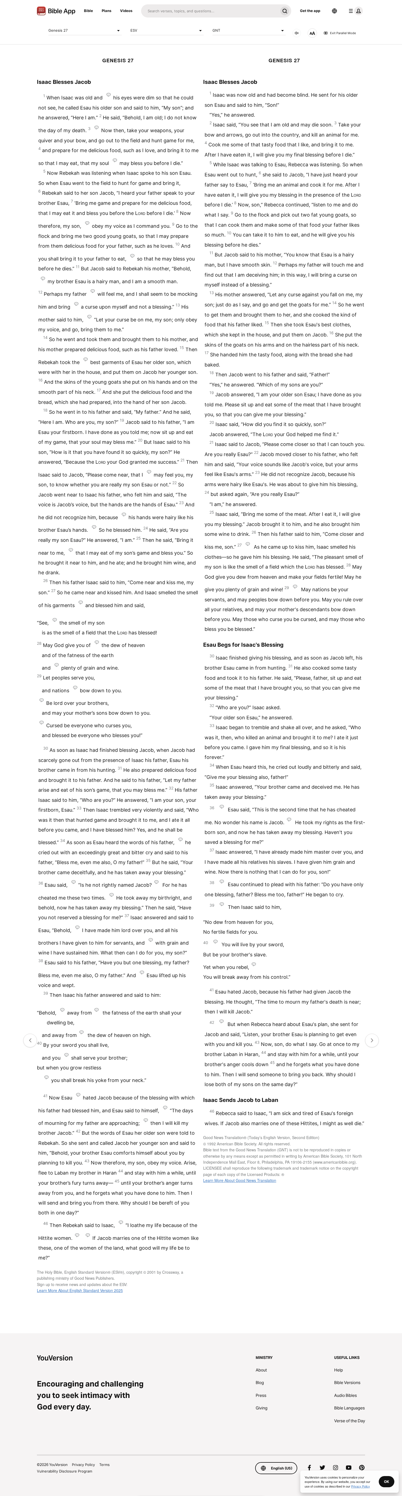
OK (386, 1481)
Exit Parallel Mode (343, 33)
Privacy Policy (83, 1464)
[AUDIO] (296, 33)
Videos (126, 10)
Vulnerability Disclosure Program (64, 1471)
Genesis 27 (58, 30)
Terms (104, 1464)
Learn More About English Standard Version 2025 (80, 1290)
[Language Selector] (334, 10)
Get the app (310, 10)
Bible (88, 10)
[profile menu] (354, 10)
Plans (106, 10)
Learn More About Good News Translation (239, 1180)
